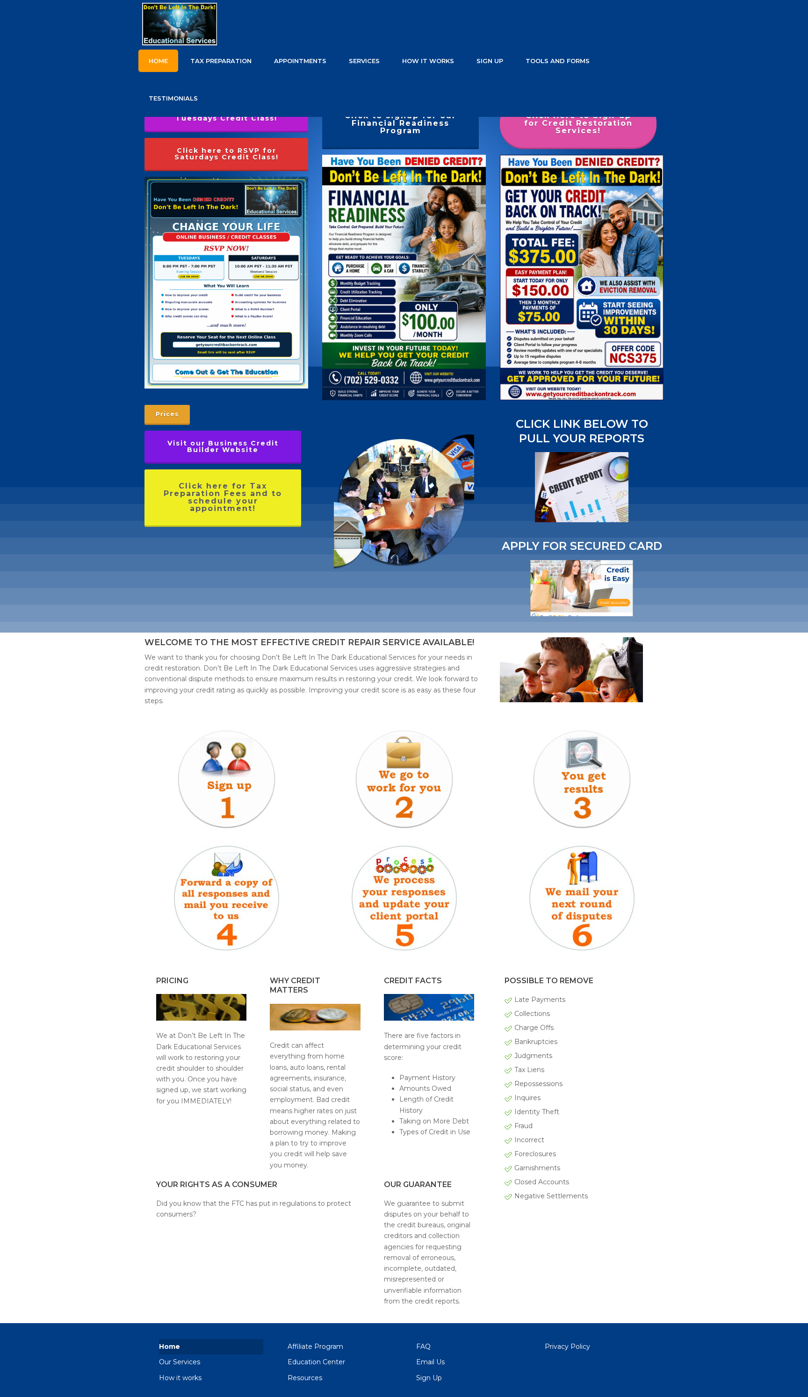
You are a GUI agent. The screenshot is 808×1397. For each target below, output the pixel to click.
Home (158, 61)
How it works (428, 61)
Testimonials (173, 98)
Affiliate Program (315, 1346)
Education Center (316, 1362)
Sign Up (489, 61)
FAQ (423, 1346)
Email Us (430, 1362)
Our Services (179, 1362)
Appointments (300, 61)
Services (364, 61)
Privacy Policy (567, 1346)
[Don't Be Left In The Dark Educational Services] (263, 21)
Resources (305, 1378)
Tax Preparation (221, 61)
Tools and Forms (558, 61)
